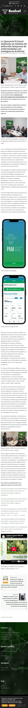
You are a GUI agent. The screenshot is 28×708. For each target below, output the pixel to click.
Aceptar (4, 705)
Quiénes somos (5, 670)
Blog (25, 53)
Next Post (14, 600)
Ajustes (19, 705)
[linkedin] (24, 5)
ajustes (20, 702)
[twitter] (18, 5)
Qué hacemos (4, 668)
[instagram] (21, 5)
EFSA (13, 422)
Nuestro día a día (5, 688)
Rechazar (12, 705)
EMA (11, 425)
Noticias (3, 686)
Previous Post (12, 582)
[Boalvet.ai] (11, 11)
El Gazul (3, 149)
